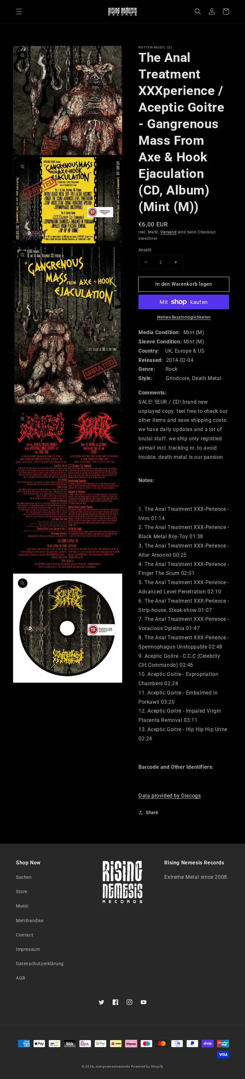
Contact (24, 934)
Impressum (28, 949)
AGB (21, 977)
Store (21, 891)
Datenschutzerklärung (40, 963)
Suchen (24, 877)
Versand (168, 232)
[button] (19, 11)
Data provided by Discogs (169, 796)
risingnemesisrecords (113, 1066)
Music (22, 905)
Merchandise (30, 920)
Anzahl (144, 249)
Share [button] (152, 812)
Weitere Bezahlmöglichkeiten (184, 317)
